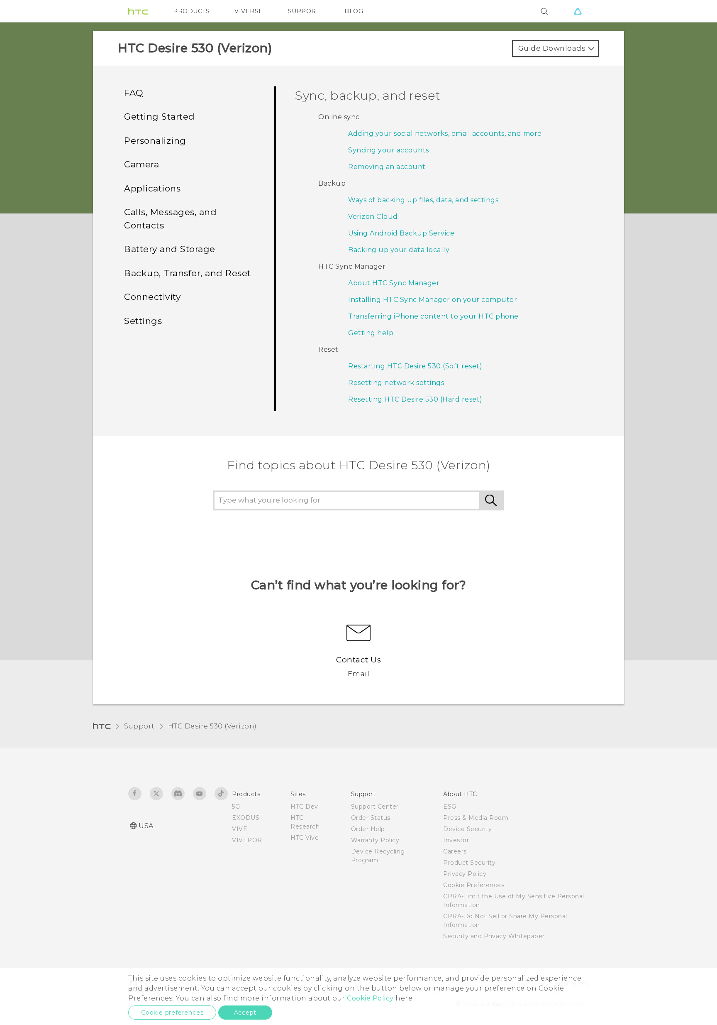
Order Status (370, 817)
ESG (449, 806)
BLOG (353, 11)
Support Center (375, 806)
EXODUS (245, 817)
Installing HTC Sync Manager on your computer (432, 300)
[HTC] (138, 11)
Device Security (467, 829)
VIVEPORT (249, 840)
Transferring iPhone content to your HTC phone (433, 316)
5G (236, 806)
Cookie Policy (370, 998)
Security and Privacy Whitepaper (494, 936)
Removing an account (387, 167)
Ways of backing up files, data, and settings (423, 200)
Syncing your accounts (388, 150)
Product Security (469, 862)
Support (139, 726)
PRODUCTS (191, 11)
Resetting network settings (396, 383)
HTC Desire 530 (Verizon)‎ (212, 726)
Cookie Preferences (473, 885)
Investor (456, 840)
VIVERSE (248, 11)
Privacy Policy (464, 874)
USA (146, 826)
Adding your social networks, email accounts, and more (445, 133)
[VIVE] (578, 11)
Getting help (370, 333)
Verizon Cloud (373, 217)
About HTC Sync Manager (393, 283)
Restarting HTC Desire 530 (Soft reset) (415, 366)
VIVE (239, 829)
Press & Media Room (475, 817)
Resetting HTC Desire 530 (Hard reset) (415, 399)
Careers (455, 851)
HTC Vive (304, 837)
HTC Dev (304, 806)
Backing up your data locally (398, 250)
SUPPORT (304, 11)
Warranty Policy (375, 840)
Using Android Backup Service (401, 233)
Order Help (368, 829)
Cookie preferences (172, 1012)
